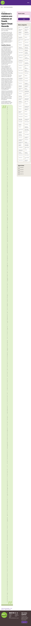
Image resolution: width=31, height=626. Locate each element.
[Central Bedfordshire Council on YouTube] (10, 613)
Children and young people (5, 608)
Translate (16, 614)
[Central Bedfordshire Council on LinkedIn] (11, 613)
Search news (21, 13)
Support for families (8, 609)
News (10, 617)
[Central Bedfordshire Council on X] (17, 613)
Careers (16, 616)
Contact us (10, 614)
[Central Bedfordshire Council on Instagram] (15, 613)
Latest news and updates (8, 7)
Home (2, 7)
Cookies (10, 616)
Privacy (10, 615)
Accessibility (17, 615)
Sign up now (24, 622)
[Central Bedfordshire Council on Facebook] (13, 613)
